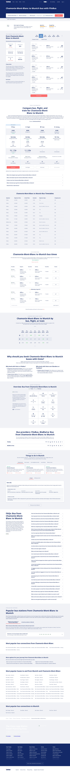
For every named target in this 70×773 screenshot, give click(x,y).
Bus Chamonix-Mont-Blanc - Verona (42, 696)
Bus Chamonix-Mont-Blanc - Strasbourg (13, 698)
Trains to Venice (9, 753)
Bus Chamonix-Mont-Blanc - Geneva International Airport (31, 647)
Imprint (17, 769)
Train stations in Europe (57, 752)
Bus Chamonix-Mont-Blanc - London (42, 686)
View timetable (10, 60)
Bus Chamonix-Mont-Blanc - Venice (27, 691)
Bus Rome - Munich (53, 675)
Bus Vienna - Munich (39, 710)
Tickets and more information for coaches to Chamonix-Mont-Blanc (19, 663)
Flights (20, 1)
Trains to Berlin (9, 755)
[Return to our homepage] (9, 2)
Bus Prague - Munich (24, 679)
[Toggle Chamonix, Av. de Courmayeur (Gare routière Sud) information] (62, 634)
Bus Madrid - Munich (24, 675)
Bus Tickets (20, 747)
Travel (54, 747)
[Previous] (19, 331)
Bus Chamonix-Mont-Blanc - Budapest (57, 696)
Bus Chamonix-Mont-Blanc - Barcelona (42, 689)
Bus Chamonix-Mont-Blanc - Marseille (42, 693)
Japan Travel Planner (57, 750)
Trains (13, 1)
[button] (32, 15)
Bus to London (21, 753)
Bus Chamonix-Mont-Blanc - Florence (57, 691)
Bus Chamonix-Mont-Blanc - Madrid (56, 686)
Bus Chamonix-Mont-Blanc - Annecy (56, 647)
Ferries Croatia (44, 750)
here (43, 309)
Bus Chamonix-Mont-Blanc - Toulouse (13, 693)
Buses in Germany (16, 718)
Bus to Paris (20, 755)
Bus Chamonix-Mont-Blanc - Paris (12, 689)
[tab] (35, 39)
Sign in (63, 1)
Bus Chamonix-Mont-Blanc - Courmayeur (14, 649)
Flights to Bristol (32, 755)
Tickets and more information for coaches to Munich (45, 663)
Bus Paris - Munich (38, 675)
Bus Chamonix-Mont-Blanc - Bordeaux (27, 693)
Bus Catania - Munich (10, 682)
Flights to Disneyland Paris (34, 753)
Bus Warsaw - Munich (54, 677)
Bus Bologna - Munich (54, 679)
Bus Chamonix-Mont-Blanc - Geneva (13, 647)
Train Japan (8, 749)
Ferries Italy (43, 753)
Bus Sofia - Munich (53, 684)
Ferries (24, 1)
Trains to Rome (9, 750)
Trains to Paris (9, 752)
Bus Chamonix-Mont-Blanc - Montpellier (42, 698)
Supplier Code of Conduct (39, 769)
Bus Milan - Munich (9, 677)
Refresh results (34, 262)
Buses (17, 1)
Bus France (20, 750)
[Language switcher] (46, 1)
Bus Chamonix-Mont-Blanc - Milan (41, 647)
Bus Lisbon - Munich (39, 677)
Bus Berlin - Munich (9, 679)
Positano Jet (43, 755)
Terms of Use (22, 769)
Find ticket (10, 47)
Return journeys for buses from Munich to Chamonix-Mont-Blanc (19, 661)
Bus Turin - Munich (24, 684)
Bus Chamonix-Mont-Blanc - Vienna (12, 696)
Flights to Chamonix (33, 749)
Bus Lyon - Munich (38, 682)
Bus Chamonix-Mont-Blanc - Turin (41, 691)
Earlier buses (14, 305)
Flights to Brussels (33, 752)
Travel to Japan (56, 753)
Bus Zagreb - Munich (39, 679)
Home (7, 718)
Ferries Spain (43, 752)
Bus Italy (19, 752)
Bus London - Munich (10, 675)
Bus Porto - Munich (38, 684)
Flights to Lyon (32, 750)
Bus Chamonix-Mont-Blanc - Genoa (56, 698)
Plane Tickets (32, 747)
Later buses (55, 305)
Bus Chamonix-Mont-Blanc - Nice (26, 698)
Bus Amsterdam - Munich (11, 686)
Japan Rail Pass (56, 749)
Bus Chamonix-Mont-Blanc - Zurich (27, 696)
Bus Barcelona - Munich (25, 677)
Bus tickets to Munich (26, 718)
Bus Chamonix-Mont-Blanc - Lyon (12, 691)
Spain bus (20, 749)
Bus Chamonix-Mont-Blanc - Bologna (57, 689)
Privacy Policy (29, 769)
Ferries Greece (44, 749)
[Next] (62, 36)
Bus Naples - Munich (24, 682)
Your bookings (52, 1)
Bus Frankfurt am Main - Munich (56, 682)
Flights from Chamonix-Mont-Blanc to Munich (44, 661)
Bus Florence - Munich (24, 686)
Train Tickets (8, 747)
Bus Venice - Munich (10, 684)
